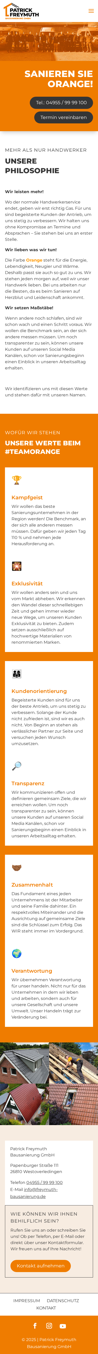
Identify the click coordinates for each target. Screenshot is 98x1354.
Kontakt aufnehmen (41, 1266)
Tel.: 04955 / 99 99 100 (61, 103)
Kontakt (46, 1308)
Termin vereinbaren (64, 117)
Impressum (26, 1300)
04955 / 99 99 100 (44, 1182)
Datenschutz (63, 1300)
